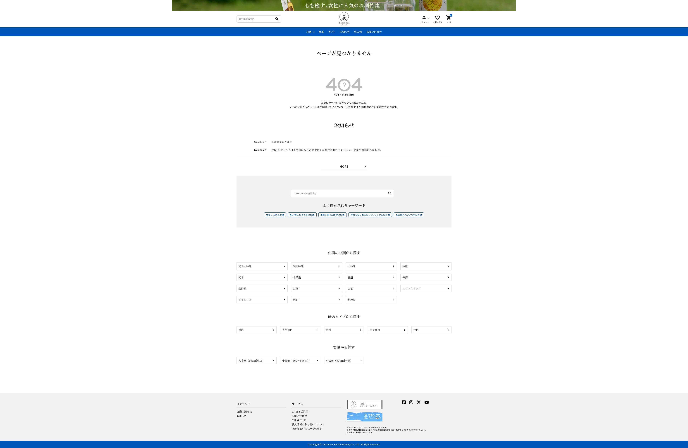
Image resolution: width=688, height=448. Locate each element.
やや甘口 (375, 330)
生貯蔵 (242, 288)
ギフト (331, 32)
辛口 (241, 330)
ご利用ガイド (299, 420)
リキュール (245, 299)
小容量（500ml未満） (339, 360)
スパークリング (411, 288)
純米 (241, 277)
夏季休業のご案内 (281, 142)
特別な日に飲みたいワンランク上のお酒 (370, 214)
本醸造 (297, 277)
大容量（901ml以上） (251, 360)
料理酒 (352, 299)
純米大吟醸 (245, 266)
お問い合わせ (374, 32)
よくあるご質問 (300, 411)
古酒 (350, 288)
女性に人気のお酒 (275, 214)
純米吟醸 (298, 266)
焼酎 (295, 299)
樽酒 (405, 277)
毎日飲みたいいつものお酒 (409, 214)
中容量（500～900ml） (296, 360)
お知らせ (345, 32)
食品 (321, 32)
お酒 (308, 32)
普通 (350, 277)
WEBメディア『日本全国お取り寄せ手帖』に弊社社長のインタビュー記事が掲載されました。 (327, 149)
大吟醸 (352, 266)
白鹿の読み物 (244, 411)
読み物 (358, 32)
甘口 (416, 330)
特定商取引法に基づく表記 (307, 428)
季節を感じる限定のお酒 (332, 214)
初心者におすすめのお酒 (302, 214)
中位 (328, 330)
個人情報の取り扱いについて (308, 424)
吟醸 (405, 266)
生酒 (295, 288)
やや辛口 (287, 330)
